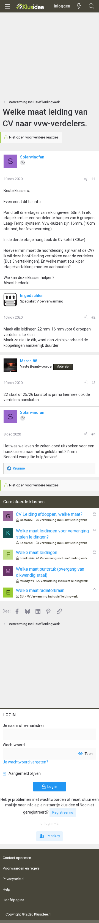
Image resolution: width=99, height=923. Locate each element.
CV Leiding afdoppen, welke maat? (49, 514)
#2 (93, 317)
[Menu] (7, 6)
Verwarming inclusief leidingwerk (63, 520)
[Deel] (85, 179)
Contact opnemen (17, 858)
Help (6, 889)
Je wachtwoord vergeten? (25, 762)
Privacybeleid (13, 879)
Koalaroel (26, 543)
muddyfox (27, 581)
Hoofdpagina (13, 900)
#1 (93, 179)
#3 (93, 383)
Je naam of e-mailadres (24, 725)
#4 (93, 434)
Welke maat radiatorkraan (40, 590)
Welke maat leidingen (36, 552)
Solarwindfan (32, 157)
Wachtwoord (14, 745)
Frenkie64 (27, 558)
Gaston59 (26, 520)
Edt (22, 596)
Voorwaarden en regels (21, 868)
